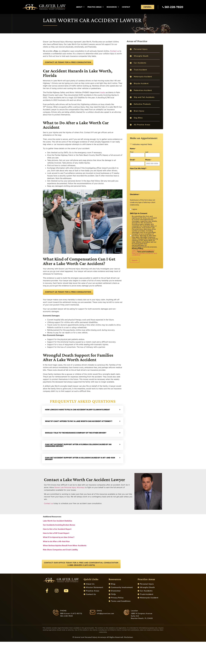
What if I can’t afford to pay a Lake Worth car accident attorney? (78, 421)
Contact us (114, 51)
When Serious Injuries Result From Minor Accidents (64, 545)
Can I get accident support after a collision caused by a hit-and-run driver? (80, 458)
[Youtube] (66, 591)
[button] (82, 410)
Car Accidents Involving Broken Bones (59, 525)
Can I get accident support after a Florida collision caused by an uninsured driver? (78, 445)
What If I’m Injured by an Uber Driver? (58, 537)
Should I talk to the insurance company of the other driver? (75, 433)
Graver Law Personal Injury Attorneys (69, 487)
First (131, 152)
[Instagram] (56, 591)
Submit (134, 260)
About (79, 7)
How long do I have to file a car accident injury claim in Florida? (77, 410)
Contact (126, 7)
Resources (112, 7)
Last (146, 152)
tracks (102, 92)
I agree (134, 209)
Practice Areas (94, 7)
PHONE (63, 611)
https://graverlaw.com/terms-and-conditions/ (145, 254)
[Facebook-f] (47, 591)
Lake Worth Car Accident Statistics (57, 521)
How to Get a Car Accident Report (57, 529)
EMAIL (99, 611)
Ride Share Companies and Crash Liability (60, 550)
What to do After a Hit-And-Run (56, 541)
